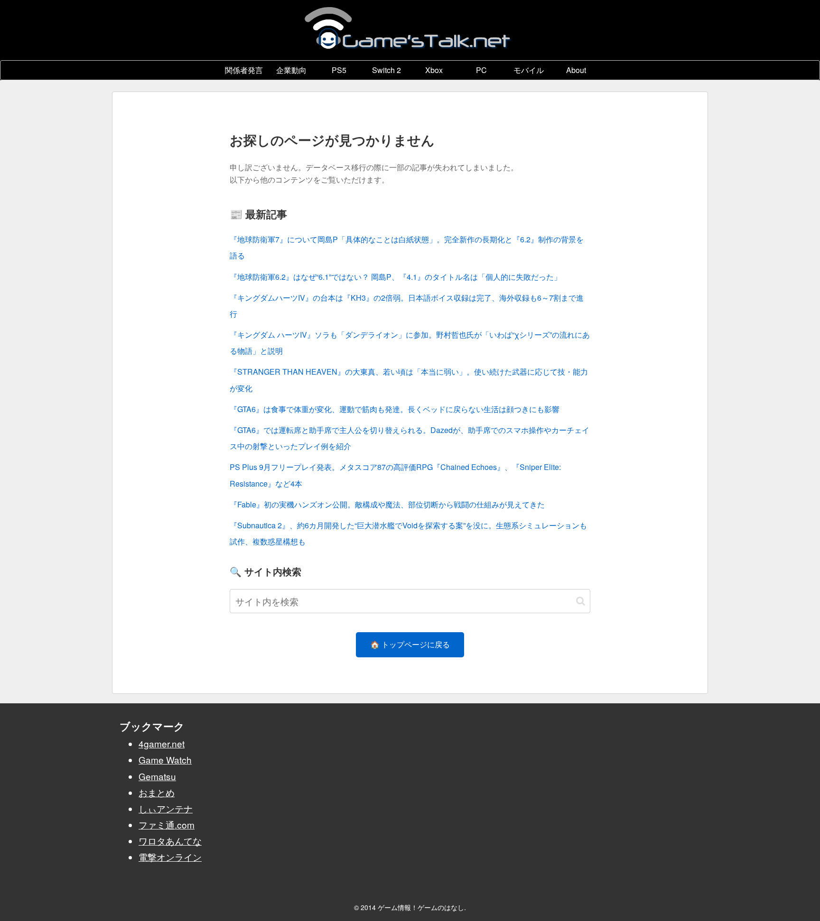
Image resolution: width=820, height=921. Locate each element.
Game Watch (165, 759)
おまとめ (157, 792)
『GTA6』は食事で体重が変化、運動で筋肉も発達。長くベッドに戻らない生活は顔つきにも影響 (394, 409)
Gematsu (157, 776)
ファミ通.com (167, 824)
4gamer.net (162, 743)
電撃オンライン (170, 856)
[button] (580, 601)
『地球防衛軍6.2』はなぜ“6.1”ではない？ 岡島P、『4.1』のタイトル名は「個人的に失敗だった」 (395, 276)
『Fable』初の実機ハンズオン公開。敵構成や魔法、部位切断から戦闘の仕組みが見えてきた (387, 504)
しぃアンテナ (166, 808)
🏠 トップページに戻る (410, 644)
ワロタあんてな (170, 840)
